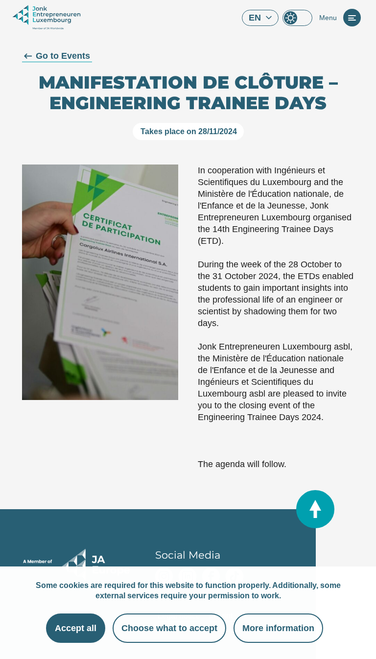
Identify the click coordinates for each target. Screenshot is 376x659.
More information (278, 628)
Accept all (75, 628)
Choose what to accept (169, 628)
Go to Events (63, 56)
